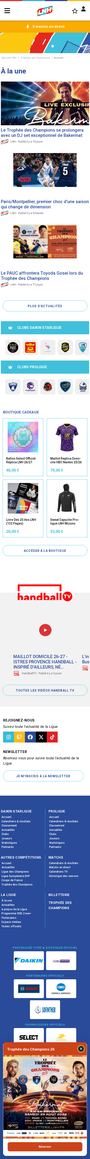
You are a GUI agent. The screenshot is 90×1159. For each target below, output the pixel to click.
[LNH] (45, 10)
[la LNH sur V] (41, 737)
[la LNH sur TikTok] (52, 737)
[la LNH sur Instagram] (8, 737)
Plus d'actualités (45, 306)
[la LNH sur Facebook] (30, 737)
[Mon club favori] (74, 10)
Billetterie (59, 895)
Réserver (45, 1146)
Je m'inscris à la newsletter (43, 776)
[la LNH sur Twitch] (19, 737)
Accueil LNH (9, 57)
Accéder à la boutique (45, 550)
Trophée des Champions (35, 57)
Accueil (58, 57)
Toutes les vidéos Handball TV (45, 690)
